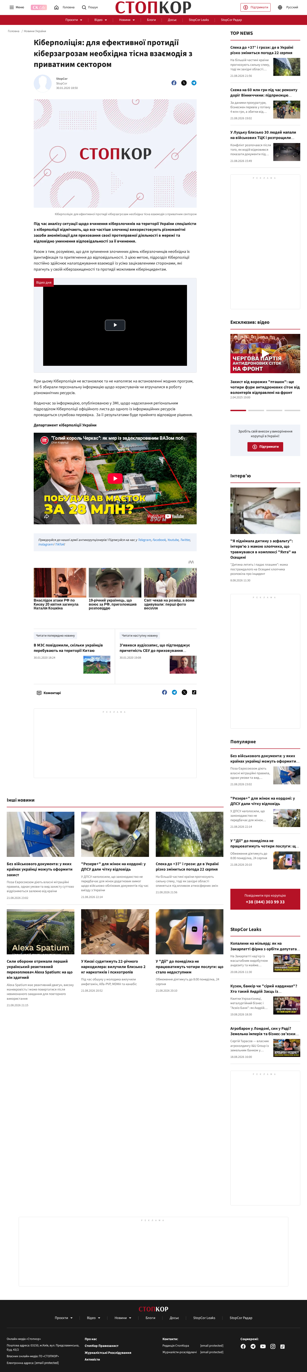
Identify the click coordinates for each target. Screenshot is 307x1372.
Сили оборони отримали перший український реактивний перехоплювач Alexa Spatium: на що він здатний (40, 970)
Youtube (172, 540)
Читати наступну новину (140, 635)
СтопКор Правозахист (101, 1346)
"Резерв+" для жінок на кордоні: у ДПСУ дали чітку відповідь (113, 866)
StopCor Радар (231, 20)
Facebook (159, 540)
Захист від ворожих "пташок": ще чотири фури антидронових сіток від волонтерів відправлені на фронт (265, 387)
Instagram (45, 544)
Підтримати (259, 7)
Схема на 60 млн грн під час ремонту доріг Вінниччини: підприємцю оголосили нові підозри (263, 95)
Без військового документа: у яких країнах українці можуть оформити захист (40, 869)
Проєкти (71, 20)
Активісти (92, 1359)
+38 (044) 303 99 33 (265, 902)
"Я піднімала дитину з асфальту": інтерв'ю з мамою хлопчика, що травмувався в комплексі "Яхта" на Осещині (263, 549)
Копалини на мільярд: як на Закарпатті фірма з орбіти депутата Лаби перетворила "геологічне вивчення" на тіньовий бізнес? (263, 952)
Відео (98, 20)
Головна (13, 31)
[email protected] (47, 1363)
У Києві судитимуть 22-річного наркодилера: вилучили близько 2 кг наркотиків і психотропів (113, 967)
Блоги (151, 20)
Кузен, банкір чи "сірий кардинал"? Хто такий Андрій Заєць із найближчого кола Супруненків (263, 991)
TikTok (59, 544)
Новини (124, 20)
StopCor (62, 79)
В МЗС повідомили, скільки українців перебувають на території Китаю (68, 647)
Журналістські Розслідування (108, 1353)
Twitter (185, 540)
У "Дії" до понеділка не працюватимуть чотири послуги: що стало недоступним (189, 967)
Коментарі (52, 692)
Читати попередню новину (55, 635)
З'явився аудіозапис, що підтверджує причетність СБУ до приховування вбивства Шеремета (155, 650)
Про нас (91, 1339)
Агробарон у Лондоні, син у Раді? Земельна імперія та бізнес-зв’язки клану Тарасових (263, 1034)
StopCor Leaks (199, 20)
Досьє (172, 20)
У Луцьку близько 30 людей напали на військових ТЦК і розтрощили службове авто (263, 138)
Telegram (144, 540)
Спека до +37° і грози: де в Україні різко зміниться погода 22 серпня (187, 866)
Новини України (35, 31)
